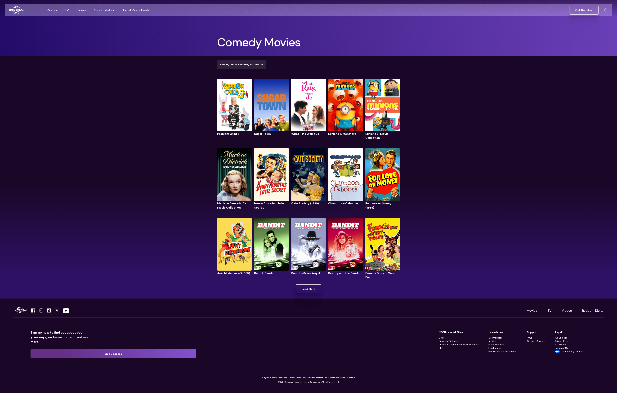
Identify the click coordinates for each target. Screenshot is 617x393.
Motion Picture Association (502, 351)
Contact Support (536, 341)
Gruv (441, 337)
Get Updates (495, 337)
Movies (532, 310)
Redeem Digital (593, 310)
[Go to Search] (606, 10)
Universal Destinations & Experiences (459, 344)
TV (549, 310)
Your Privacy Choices (572, 351)
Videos (567, 310)
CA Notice (560, 344)
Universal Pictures (448, 341)
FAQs (529, 337)
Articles (492, 341)
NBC (441, 348)
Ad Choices (561, 337)
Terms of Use (562, 348)
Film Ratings (494, 348)
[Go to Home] (16, 10)
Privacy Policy (562, 341)
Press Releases (496, 344)
